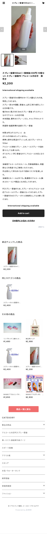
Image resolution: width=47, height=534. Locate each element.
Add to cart (23, 213)
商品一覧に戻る (23, 409)
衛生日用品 (6, 425)
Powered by (21, 510)
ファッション (6, 493)
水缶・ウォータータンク (11, 471)
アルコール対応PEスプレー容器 (14, 433)
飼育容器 (5, 478)
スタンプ (5, 463)
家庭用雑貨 (6, 486)
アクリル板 (6, 455)
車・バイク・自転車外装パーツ (13, 440)
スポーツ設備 (7, 448)
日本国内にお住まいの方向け (23, 221)
